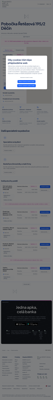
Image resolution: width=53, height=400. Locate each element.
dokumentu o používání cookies (30, 71)
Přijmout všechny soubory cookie (26, 81)
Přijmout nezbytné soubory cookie (26, 85)
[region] (26, 72)
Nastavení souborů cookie (26, 77)
